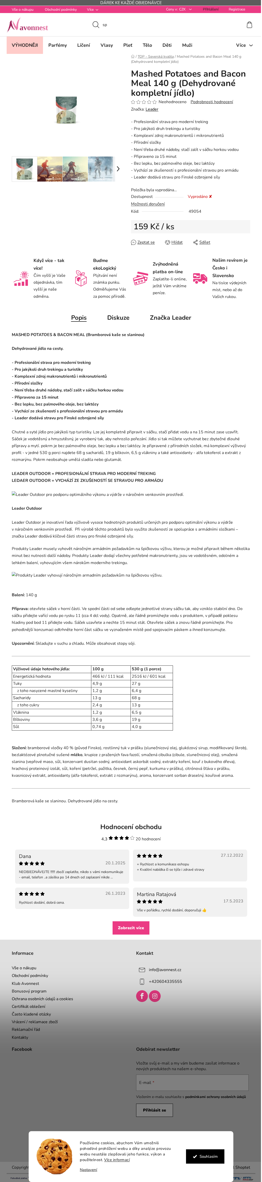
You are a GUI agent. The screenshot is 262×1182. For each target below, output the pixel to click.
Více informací (115, 1159)
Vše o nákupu (21, 9)
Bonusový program (27, 991)
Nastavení (86, 1170)
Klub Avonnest (23, 983)
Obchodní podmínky (59, 9)
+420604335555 (163, 981)
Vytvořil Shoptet (233, 1167)
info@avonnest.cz (163, 970)
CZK (181, 9)
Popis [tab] (77, 318)
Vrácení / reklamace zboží (33, 1022)
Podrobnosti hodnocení (210, 102)
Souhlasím (207, 1156)
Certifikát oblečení (26, 1006)
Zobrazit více (129, 928)
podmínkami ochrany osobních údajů (213, 1096)
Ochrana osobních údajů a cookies (40, 999)
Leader (150, 109)
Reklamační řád (24, 1029)
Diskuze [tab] (116, 318)
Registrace (235, 9)
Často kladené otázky (29, 1014)
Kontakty (18, 1037)
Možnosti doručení (146, 204)
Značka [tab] (168, 318)
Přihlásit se (152, 1110)
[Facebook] (140, 996)
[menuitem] (23, 45)
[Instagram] (153, 996)
